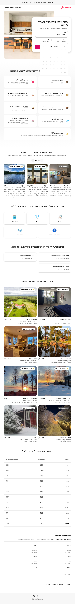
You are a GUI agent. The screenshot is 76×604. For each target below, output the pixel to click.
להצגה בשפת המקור (26, 2)
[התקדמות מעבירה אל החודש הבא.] (43, 46)
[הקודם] (41, 160)
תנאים (34, 601)
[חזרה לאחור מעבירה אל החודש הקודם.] (64, 46)
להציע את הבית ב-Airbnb (13, 8)
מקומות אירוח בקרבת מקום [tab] (63, 539)
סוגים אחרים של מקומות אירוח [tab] (45, 539)
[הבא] (32, 160)
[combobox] (51, 35)
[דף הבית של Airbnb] (66, 8)
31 (61, 72)
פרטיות (40, 601)
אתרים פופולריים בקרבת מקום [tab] (26, 539)
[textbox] (59, 41)
